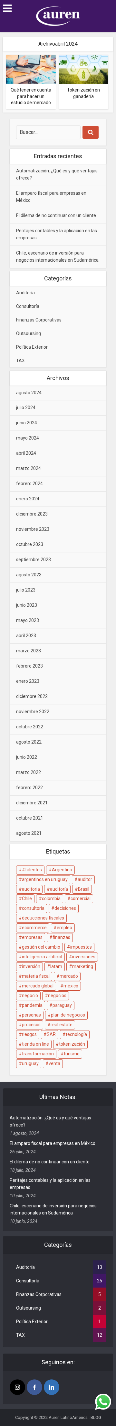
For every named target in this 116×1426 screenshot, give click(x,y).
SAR (51, 1034)
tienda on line (35, 1044)
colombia (51, 898)
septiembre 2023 (33, 559)
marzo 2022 (28, 772)
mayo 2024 (27, 438)
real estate (61, 1024)
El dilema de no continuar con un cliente (56, 215)
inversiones (83, 956)
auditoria (31, 889)
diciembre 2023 (32, 514)
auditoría (59, 889)
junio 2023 (26, 605)
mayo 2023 (27, 620)
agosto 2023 (29, 574)
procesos (31, 1024)
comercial (81, 898)
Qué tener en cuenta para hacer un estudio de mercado (31, 96)
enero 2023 (27, 681)
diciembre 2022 (32, 696)
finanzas (61, 937)
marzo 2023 (28, 650)
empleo (64, 927)
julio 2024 (25, 407)
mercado (69, 976)
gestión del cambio (41, 947)
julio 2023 (25, 590)
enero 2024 (27, 498)
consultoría (33, 908)
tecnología (76, 1034)
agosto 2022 (29, 742)
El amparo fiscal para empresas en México (52, 1143)
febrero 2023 (29, 666)
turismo (72, 1053)
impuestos (81, 947)
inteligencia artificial (42, 956)
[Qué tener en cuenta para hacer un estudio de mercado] (31, 68)
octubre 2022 (29, 726)
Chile (27, 898)
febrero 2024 (29, 483)
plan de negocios (68, 1015)
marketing (82, 966)
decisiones (65, 908)
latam (56, 966)
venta (54, 1063)
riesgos (29, 1034)
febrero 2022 (29, 787)
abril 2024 (26, 453)
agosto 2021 (29, 833)
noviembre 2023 (32, 529)
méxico (70, 985)
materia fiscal (36, 976)
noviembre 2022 (32, 711)
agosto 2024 (29, 392)
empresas (32, 937)
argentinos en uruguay (45, 879)
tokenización (72, 1044)
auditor (85, 879)
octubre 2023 (29, 544)
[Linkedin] (51, 1387)
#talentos (32, 869)
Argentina (62, 869)
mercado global (37, 985)
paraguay (62, 1005)
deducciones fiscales (43, 917)
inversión (31, 966)
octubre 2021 (29, 818)
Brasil (83, 889)
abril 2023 (26, 635)
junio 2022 (26, 757)
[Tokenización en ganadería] (84, 68)
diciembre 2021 (32, 802)
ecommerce (34, 927)
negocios (57, 995)
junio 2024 (26, 422)
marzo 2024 (28, 468)
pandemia (32, 1005)
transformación (38, 1053)
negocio (30, 995)
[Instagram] (17, 1387)
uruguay (30, 1063)
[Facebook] (34, 1387)
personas (31, 1015)
